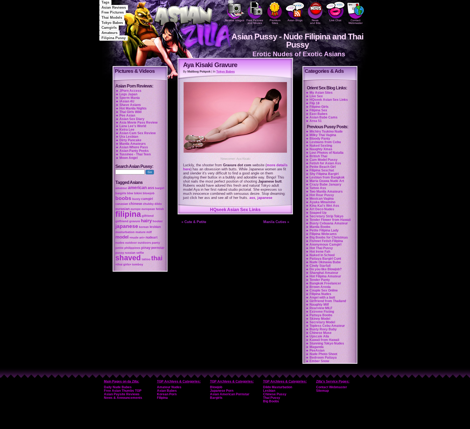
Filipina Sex (318, 110)
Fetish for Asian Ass (325, 163)
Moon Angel (128, 158)
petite (119, 247)
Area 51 (316, 121)
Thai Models (111, 17)
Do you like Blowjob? (326, 269)
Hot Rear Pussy (322, 195)
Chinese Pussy (274, 394)
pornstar (158, 248)
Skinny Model (320, 319)
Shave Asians (130, 105)
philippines (132, 247)
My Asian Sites (321, 93)
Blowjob (216, 387)
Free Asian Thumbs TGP (122, 391)
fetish (160, 209)
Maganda (317, 347)
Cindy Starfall (320, 266)
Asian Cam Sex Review (137, 133)
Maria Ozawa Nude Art (327, 181)
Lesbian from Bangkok (327, 177)
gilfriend (148, 215)
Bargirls (216, 398)
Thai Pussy (271, 398)
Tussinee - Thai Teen (135, 154)
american (137, 187)
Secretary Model (322, 322)
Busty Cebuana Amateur (329, 223)
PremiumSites (275, 21)
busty (136, 199)
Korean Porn (167, 394)
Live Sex (316, 96)
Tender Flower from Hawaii (330, 220)
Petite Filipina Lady (324, 230)
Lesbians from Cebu (325, 142)
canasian (121, 203)
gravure (134, 221)
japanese (264, 198)
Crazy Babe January (325, 184)
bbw (130, 193)
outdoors (144, 242)
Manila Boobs (320, 227)
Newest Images (234, 20)
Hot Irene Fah (320, 251)
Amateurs (109, 33)
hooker (158, 221)
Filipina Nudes (320, 294)
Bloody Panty (320, 138)
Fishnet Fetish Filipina (326, 241)
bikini (138, 193)
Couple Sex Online (324, 290)
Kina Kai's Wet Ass (324, 206)
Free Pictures (112, 12)
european (148, 209)
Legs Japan (128, 94)
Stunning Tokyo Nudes (327, 343)
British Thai (318, 156)
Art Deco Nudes (322, 209)
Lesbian (269, 391)
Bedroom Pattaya (323, 357)
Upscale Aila (319, 336)
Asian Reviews (113, 7)
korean (144, 226)
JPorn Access (130, 91)
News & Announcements (123, 398)
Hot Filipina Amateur (325, 276)
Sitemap (322, 391)
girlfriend (121, 221)
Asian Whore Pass (133, 147)
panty (156, 242)
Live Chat (335, 20)
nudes (119, 242)
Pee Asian (127, 115)
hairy (146, 220)
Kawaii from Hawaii (324, 340)
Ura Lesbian (128, 137)
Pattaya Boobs (321, 315)
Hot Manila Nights (133, 108)
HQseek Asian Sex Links (235, 209)
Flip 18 (315, 103)
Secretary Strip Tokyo (326, 216)
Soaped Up (318, 213)
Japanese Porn (221, 391)
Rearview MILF (321, 308)
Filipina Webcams (323, 234)
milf (149, 232)
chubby (148, 203)
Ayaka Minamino (322, 202)
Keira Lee (126, 129)
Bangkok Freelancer (325, 283)
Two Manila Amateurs (326, 191)
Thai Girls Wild (130, 112)
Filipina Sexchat (322, 170)
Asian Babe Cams (324, 117)
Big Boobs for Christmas (329, 237)
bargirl (159, 188)
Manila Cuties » (276, 222)
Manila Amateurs (132, 144)
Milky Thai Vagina (323, 135)
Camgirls (109, 28)
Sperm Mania (129, 98)
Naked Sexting (321, 146)
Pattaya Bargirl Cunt (325, 259)
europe (136, 209)
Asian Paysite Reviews (122, 394)
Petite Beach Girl (323, 167)
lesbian (155, 227)
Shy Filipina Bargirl (324, 174)
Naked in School (322, 255)
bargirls (120, 193)
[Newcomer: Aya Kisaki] (235, 153)
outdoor (131, 242)
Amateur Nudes (169, 387)
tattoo (146, 259)
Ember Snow (319, 361)
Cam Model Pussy (324, 160)
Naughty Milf (319, 304)
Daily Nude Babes (118, 387)
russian (130, 252)
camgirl (147, 199)
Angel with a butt (322, 297)
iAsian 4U (126, 101)
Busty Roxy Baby (323, 329)
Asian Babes (167, 391)
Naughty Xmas (321, 149)
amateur (121, 188)
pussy (119, 252)
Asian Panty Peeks (134, 151)
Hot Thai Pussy (321, 248)
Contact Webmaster (355, 21)
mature (140, 232)
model (122, 237)
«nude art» (137, 237)
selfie (140, 252)
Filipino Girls (319, 107)
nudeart (151, 237)
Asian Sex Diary (131, 119)
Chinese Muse (321, 333)
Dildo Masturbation (277, 387)
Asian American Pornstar (229, 394)
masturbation (125, 232)
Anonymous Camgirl (325, 244)
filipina (128, 213)
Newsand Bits (315, 21)
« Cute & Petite (193, 222)
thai (156, 258)
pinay (145, 248)
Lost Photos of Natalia (327, 153)
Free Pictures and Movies (254, 21)
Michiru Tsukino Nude (326, 131)
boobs (123, 198)
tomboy (137, 264)
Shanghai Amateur (324, 273)
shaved (128, 258)
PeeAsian (317, 350)
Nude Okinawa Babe (325, 262)
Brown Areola (320, 287)
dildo (158, 203)
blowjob (148, 193)
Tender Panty (320, 280)
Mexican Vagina (322, 199)
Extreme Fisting (322, 312)
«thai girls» (123, 264)
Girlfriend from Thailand (328, 301)
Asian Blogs (294, 20)
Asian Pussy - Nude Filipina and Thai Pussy (297, 40)
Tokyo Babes (112, 23)
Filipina (162, 398)
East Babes (318, 114)
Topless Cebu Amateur (327, 326)
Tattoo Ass (318, 188)
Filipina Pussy (113, 38)
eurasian (122, 209)
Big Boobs (271, 401)
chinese (135, 204)
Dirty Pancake (130, 140)
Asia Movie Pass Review (138, 122)
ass (252, 198)
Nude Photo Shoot (323, 354)
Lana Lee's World (132, 126)
